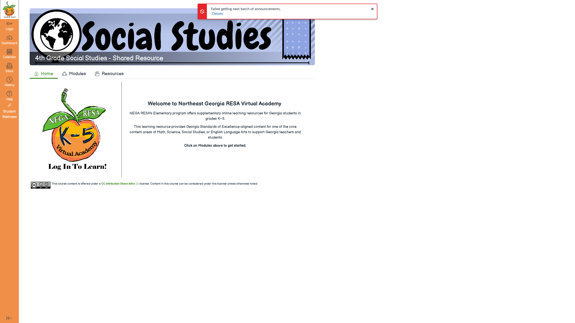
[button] (9, 82)
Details (217, 13)
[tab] (44, 74)
